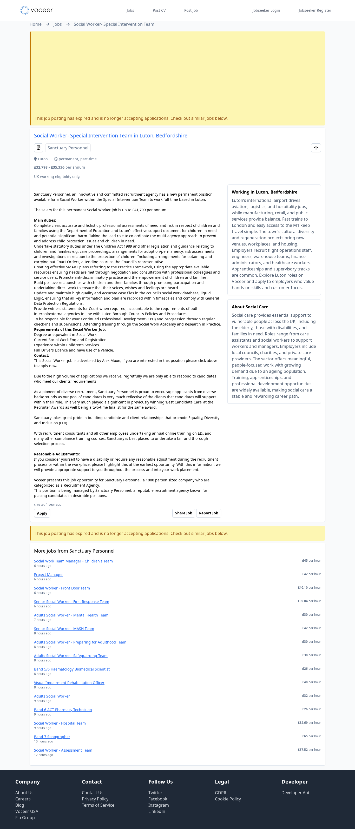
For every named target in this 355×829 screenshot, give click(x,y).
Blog (19, 805)
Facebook (157, 799)
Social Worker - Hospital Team (60, 723)
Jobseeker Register (315, 10)
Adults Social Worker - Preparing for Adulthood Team (80, 642)
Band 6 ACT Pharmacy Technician (63, 709)
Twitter (155, 792)
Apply (42, 513)
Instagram (158, 805)
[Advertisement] (178, 74)
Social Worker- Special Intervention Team (114, 24)
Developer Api (295, 792)
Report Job (208, 512)
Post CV (159, 10)
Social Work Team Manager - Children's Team (73, 561)
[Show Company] (38, 147)
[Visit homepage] (36, 10)
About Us (24, 792)
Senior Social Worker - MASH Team (64, 628)
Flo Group (25, 817)
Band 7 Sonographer (52, 736)
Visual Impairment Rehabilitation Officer (69, 682)
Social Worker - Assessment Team (63, 750)
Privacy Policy (95, 799)
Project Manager (48, 574)
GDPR (220, 792)
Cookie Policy (228, 799)
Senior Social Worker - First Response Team (71, 601)
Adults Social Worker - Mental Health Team (71, 615)
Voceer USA (26, 811)
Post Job (191, 10)
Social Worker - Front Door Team (62, 588)
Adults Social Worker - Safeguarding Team (71, 655)
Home (36, 24)
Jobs (130, 10)
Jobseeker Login (266, 10)
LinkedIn (156, 811)
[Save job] (316, 147)
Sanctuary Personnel (68, 148)
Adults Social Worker (52, 696)
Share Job (183, 512)
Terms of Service (98, 805)
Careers (23, 799)
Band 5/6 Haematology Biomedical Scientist (72, 669)
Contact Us (92, 792)
